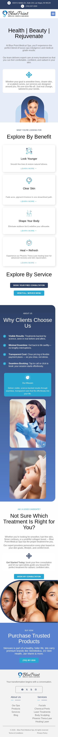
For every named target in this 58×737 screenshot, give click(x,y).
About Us (16, 697)
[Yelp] (31, 689)
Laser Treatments (42, 712)
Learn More (28, 168)
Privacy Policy (42, 733)
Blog (16, 715)
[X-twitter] (27, 689)
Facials (42, 705)
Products (16, 709)
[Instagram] (36, 689)
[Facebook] (22, 689)
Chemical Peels (42, 709)
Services (42, 697)
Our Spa (16, 705)
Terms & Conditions (16, 733)
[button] (53, 14)
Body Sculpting (42, 715)
